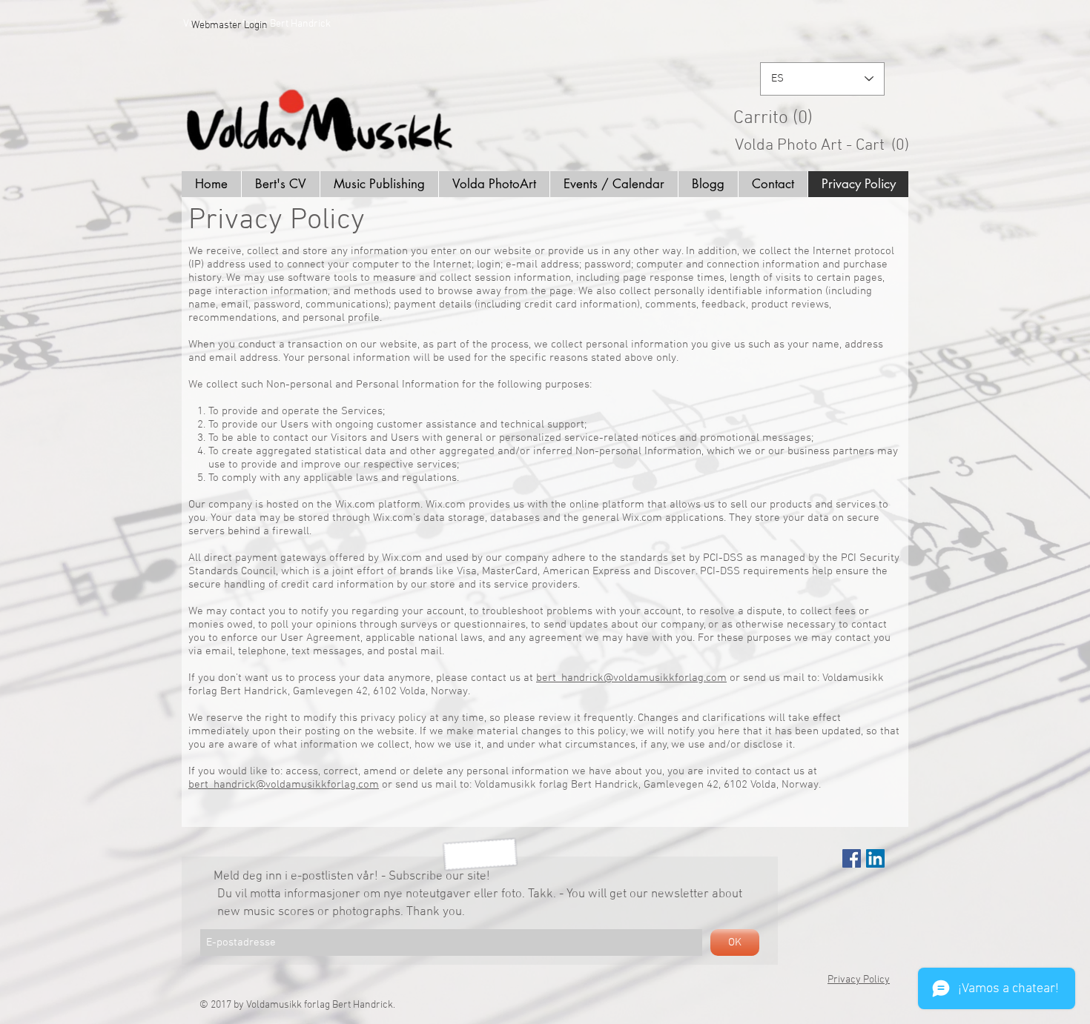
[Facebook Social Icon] (851, 858)
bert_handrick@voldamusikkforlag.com (631, 678)
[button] (827, 116)
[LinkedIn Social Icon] (875, 858)
